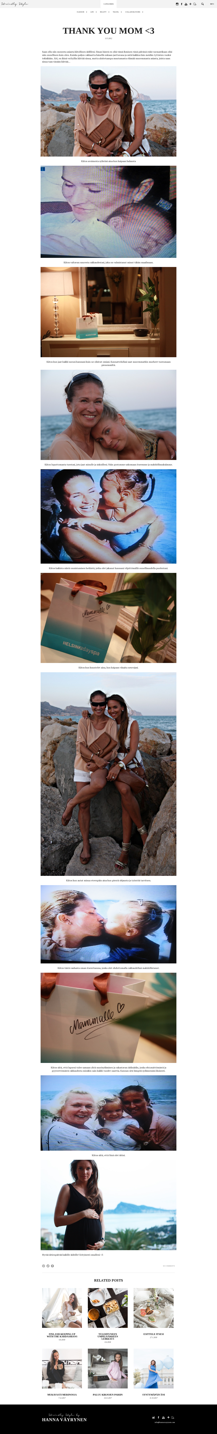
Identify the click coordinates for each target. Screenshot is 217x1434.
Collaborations (132, 12)
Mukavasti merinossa (62, 1394)
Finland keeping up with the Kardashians (62, 1335)
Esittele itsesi (153, 1334)
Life (92, 12)
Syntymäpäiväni (153, 1394)
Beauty (103, 12)
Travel (116, 12)
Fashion (80, 12)
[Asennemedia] (194, 4)
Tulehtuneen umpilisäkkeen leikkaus (108, 1336)
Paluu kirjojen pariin (108, 1394)
